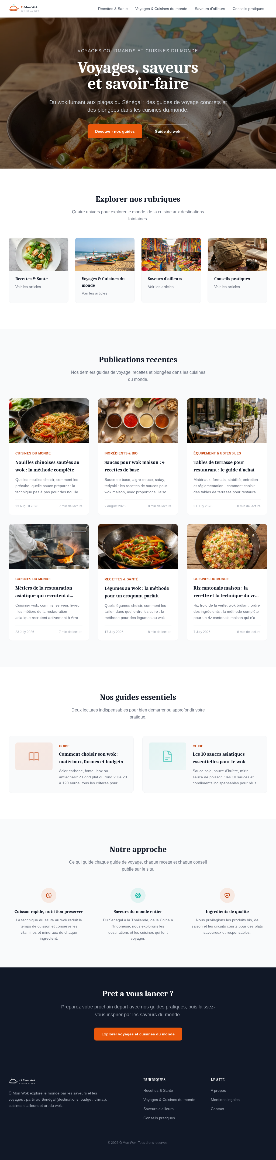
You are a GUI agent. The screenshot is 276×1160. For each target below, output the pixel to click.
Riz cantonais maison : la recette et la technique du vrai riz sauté (226, 595)
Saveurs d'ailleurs (210, 8)
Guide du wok (167, 131)
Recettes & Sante (113, 8)
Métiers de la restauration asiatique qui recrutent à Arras (43, 595)
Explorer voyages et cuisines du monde (138, 1034)
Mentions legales (225, 1099)
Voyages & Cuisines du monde (161, 8)
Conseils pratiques (248, 8)
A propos (218, 1090)
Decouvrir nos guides (115, 131)
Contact (217, 1109)
